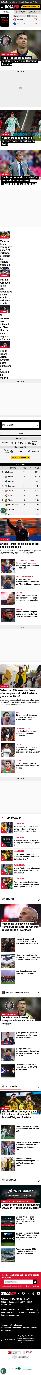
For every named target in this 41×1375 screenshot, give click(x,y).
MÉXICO (21, 1302)
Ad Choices (6, 1330)
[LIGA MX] (39, 899)
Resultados (20, 12)
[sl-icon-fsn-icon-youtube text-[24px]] (38, 1293)
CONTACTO (31, 1310)
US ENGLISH (6, 1305)
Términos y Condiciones (31, 1286)
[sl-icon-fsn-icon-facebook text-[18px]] (18, 1293)
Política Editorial (30, 1328)
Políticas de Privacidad (11, 1328)
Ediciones (5, 1299)
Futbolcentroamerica (10, 1315)
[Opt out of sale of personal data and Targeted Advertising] (3, 1371)
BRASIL (27, 1299)
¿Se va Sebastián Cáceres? (22, 2)
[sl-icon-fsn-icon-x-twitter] (28, 1293)
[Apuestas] (39, 1180)
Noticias (6, 12)
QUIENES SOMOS (8, 1310)
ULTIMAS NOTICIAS (21, 8)
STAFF (21, 1310)
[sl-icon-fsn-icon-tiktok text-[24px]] (33, 1293)
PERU (29, 1302)
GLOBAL (12, 1302)
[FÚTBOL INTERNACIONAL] (39, 993)
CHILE (3, 1302)
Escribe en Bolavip (9, 1312)
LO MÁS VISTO (34, 12)
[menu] (2, 7)
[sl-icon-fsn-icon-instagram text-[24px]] (23, 1293)
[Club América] (39, 1087)
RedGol (22, 1312)
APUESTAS (32, 1312)
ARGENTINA (17, 1299)
